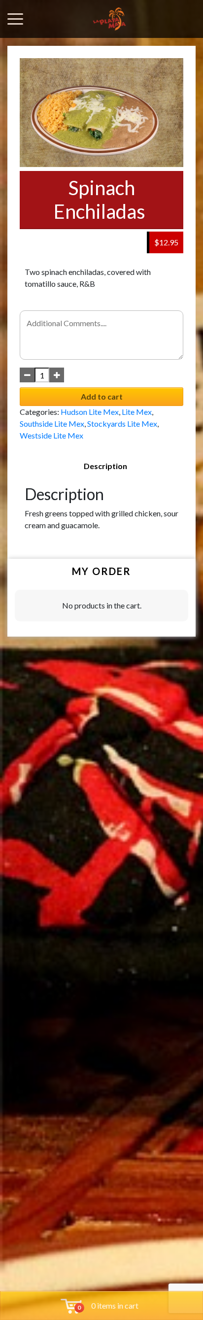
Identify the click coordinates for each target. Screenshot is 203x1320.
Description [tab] (105, 466)
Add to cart (102, 396)
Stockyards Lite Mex (122, 423)
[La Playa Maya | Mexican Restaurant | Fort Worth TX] (109, 19)
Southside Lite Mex (52, 423)
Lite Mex (137, 411)
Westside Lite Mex (51, 435)
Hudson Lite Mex (90, 411)
